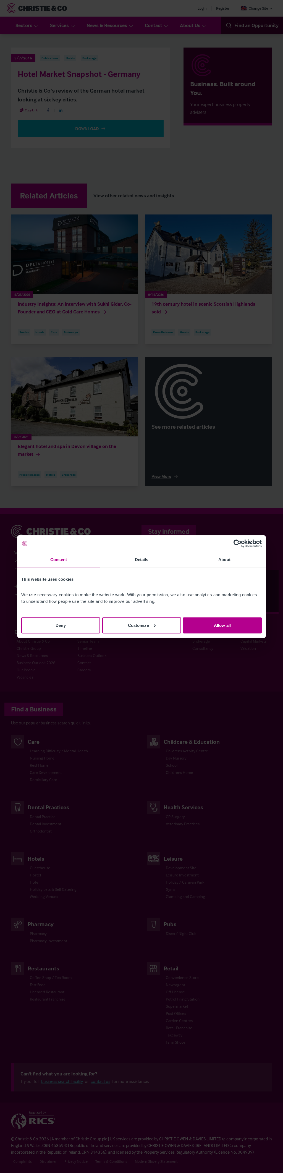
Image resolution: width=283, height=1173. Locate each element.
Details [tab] (141, 559)
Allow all (222, 625)
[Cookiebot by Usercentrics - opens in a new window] (237, 544)
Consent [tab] (58, 559)
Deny (60, 625)
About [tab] (224, 559)
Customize (138, 625)
